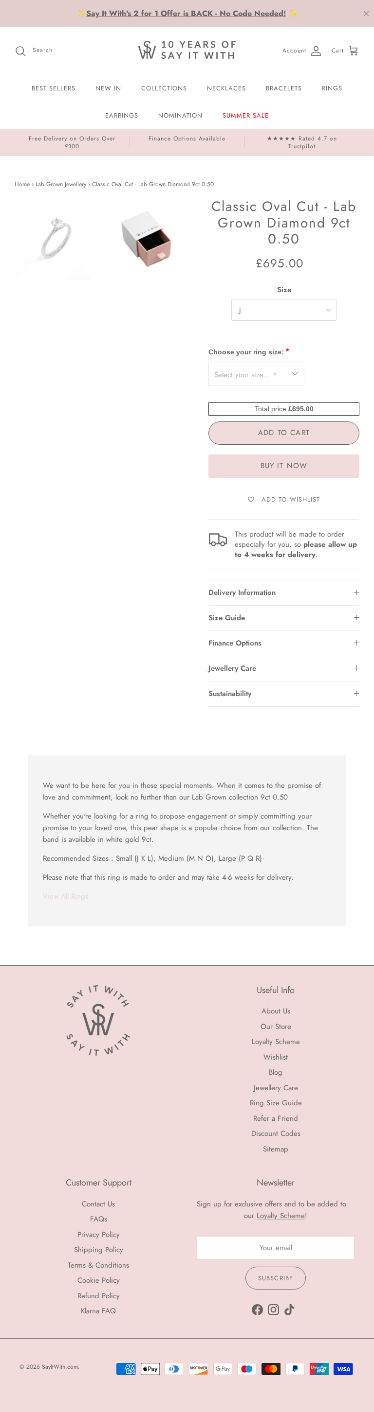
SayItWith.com (60, 1366)
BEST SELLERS (53, 88)
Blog (275, 1072)
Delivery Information (242, 592)
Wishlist (275, 1057)
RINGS (332, 88)
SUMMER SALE (246, 115)
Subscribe (275, 1278)
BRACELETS (284, 88)
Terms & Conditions (98, 1265)
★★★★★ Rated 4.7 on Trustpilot (302, 142)
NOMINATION (180, 115)
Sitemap (275, 1149)
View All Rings (65, 896)
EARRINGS (121, 115)
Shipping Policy (98, 1249)
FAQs (98, 1219)
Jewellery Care (232, 668)
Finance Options (235, 643)
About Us (276, 1011)
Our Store (276, 1026)
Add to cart (284, 432)
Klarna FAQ (98, 1311)
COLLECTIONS (164, 88)
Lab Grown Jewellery (61, 184)
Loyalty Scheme (276, 1041)
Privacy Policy (98, 1234)
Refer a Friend (275, 1118)
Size (284, 290)
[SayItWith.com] (187, 51)
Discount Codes (275, 1133)
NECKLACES (226, 88)
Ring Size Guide (276, 1103)
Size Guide (226, 617)
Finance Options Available (187, 138)
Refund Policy (98, 1295)
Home (22, 184)
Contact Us (98, 1204)
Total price (271, 409)
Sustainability (229, 693)
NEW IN (108, 88)
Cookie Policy (98, 1280)
